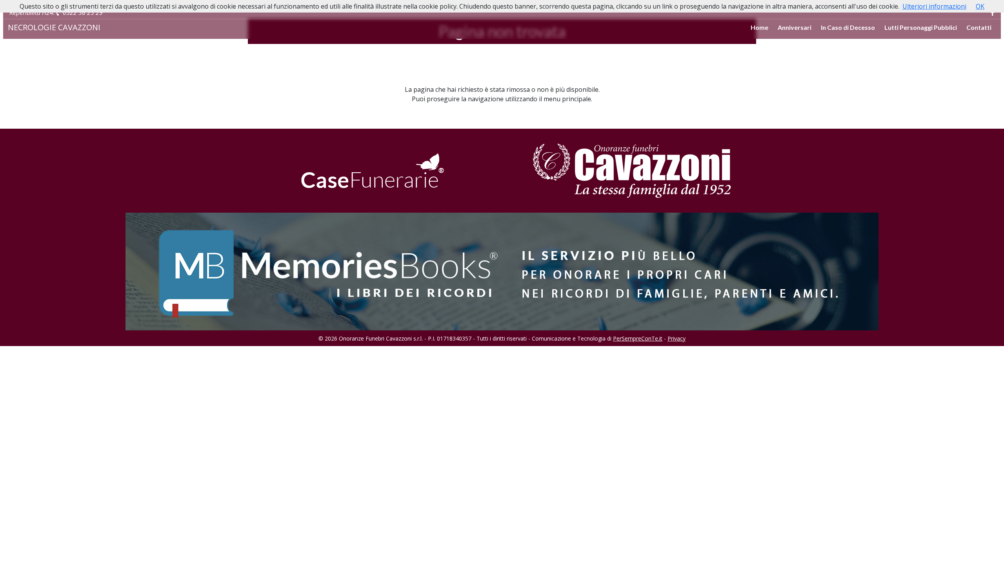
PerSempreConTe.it (637, 338)
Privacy (677, 338)
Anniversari (794, 27)
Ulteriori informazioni (934, 6)
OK (980, 6)
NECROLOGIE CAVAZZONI (54, 27)
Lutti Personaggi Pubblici (920, 27)
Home (759, 27)
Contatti (978, 27)
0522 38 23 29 (82, 12)
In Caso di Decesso (848, 27)
